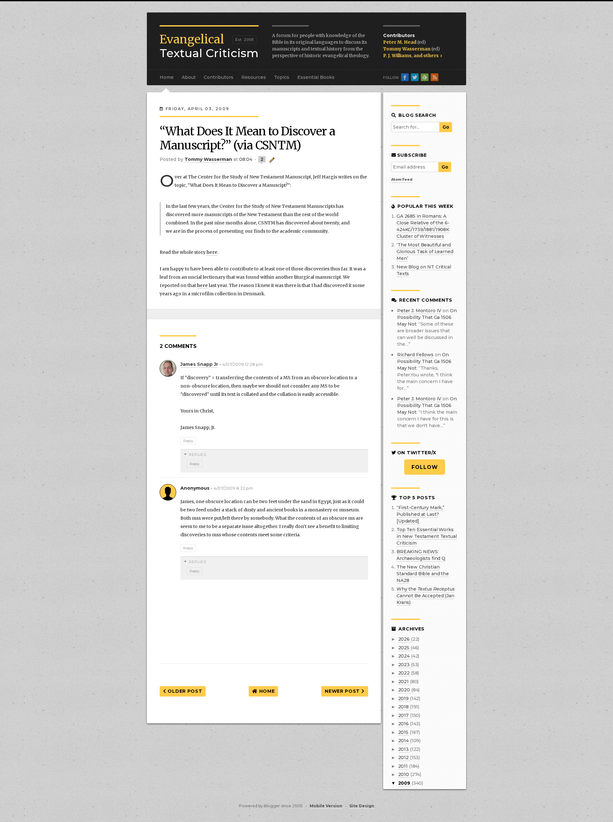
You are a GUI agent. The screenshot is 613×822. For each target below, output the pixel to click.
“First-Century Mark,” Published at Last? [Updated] (420, 514)
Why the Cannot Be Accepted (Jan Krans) (426, 595)
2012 (404, 757)
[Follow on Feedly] (424, 77)
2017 (404, 715)
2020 (404, 690)
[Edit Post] (271, 159)
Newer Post (343, 691)
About (189, 77)
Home (167, 77)
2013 (404, 749)
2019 (404, 698)
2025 (404, 648)
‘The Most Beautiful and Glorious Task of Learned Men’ (425, 251)
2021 (404, 681)
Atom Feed (401, 179)
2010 (404, 774)
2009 (405, 783)
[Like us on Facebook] (405, 77)
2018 (404, 707)
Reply (188, 441)
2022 (404, 673)
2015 (404, 732)
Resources (253, 77)
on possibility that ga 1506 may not (427, 317)
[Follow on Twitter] (415, 77)
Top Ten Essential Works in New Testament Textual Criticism (427, 536)
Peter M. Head (400, 42)
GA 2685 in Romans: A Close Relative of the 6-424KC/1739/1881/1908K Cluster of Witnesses (423, 226)
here (212, 252)
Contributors (218, 77)
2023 (404, 664)
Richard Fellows (415, 355)
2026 (404, 639)
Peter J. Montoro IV (419, 310)
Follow (425, 467)
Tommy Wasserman (407, 49)
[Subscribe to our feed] (434, 77)
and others (426, 55)
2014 (404, 740)
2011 (403, 766)
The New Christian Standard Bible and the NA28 (423, 573)
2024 (404, 656)
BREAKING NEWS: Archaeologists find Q (421, 555)
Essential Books (316, 77)
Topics (281, 77)
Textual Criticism (209, 46)
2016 (404, 724)
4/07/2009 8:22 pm (233, 488)
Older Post (184, 691)
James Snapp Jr (199, 364)
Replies (197, 454)
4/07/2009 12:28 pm (242, 364)
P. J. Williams (397, 55)
